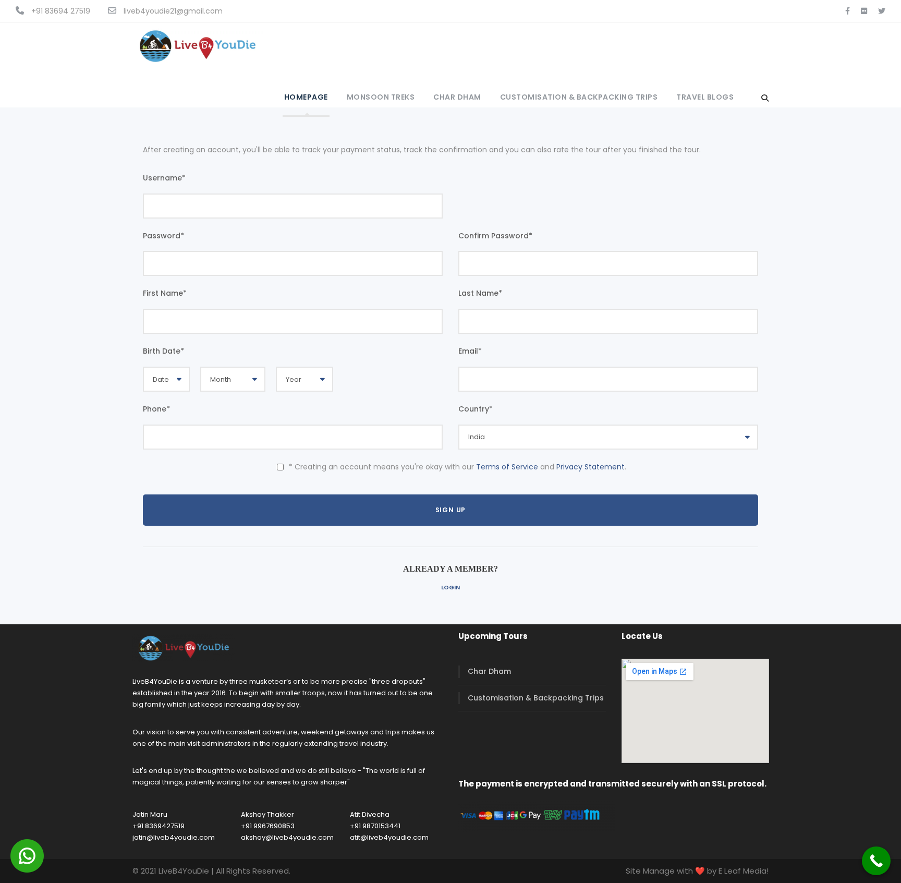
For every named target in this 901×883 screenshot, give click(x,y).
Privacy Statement (590, 467)
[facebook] (847, 11)
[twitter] (881, 11)
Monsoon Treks (381, 97)
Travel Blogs (705, 97)
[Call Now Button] (876, 860)
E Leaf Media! (744, 870)
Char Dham (457, 97)
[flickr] (864, 11)
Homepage (306, 97)
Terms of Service (507, 467)
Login (450, 587)
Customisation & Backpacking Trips (579, 97)
